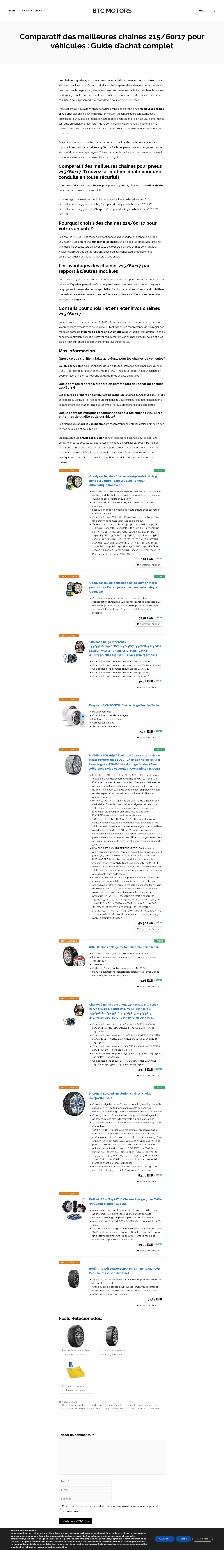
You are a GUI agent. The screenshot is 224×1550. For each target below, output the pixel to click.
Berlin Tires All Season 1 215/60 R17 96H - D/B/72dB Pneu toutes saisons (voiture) (124, 1271)
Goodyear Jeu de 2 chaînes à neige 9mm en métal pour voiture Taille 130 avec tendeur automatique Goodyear (123, 587)
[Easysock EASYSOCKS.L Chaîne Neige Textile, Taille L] (74, 715)
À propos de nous (32, 10)
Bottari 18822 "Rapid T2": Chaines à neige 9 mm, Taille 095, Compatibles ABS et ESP (125, 1201)
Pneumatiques (69, 1402)
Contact (201, 10)
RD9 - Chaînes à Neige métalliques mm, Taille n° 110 (124, 947)
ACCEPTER (164, 1538)
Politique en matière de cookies (40, 1547)
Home (12, 10)
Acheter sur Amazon (150, 565)
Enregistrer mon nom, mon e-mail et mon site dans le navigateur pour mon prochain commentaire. (110, 1509)
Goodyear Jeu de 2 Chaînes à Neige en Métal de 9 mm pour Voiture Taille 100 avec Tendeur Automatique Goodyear (123, 481)
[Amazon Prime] (158, 558)
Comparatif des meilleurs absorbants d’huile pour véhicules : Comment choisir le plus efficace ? (111, 1408)
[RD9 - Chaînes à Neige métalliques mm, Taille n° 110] (74, 956)
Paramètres (202, 1538)
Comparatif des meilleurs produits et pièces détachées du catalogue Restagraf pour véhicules (110, 1405)
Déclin (183, 1538)
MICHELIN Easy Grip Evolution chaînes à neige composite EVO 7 (120, 1096)
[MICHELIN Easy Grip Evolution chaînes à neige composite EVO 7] (74, 1103)
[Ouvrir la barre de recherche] (214, 10)
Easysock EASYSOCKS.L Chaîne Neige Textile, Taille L (125, 705)
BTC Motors (112, 10)
